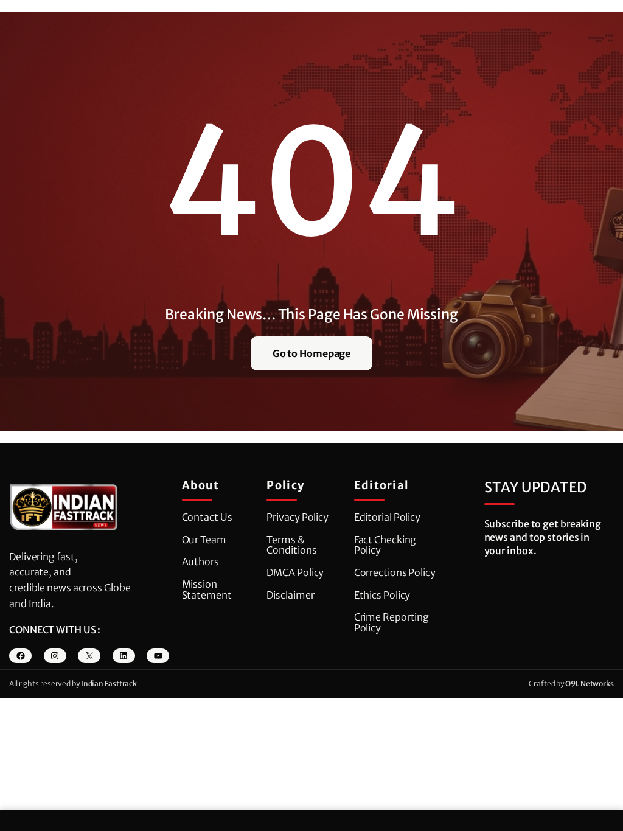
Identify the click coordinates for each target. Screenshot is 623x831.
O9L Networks (589, 683)
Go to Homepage (312, 353)
